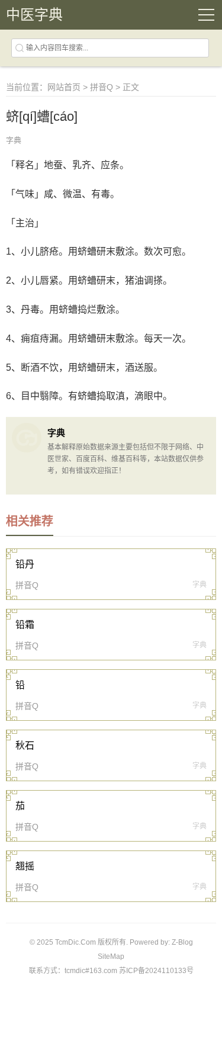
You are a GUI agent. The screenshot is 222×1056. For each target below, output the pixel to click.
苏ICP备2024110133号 (156, 971)
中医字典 (34, 15)
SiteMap (111, 956)
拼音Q (101, 87)
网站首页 (64, 87)
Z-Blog (182, 942)
